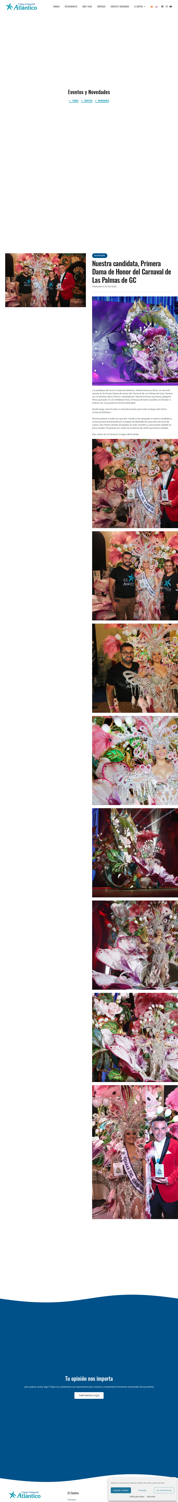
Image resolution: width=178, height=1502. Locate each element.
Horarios (72, 1499)
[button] (144, 6)
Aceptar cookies (120, 1490)
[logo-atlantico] (21, 6)
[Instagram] (166, 6)
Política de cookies (137, 1496)
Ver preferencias (164, 1490)
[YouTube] (171, 6)
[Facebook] (162, 6)
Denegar (142, 1490)
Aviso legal (151, 1496)
